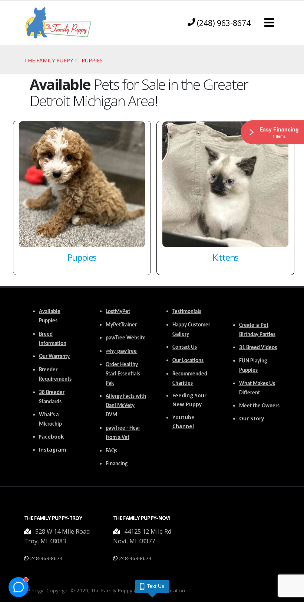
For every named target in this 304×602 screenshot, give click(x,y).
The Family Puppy (48, 60)
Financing (117, 464)
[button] (269, 22)
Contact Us (184, 347)
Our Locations (188, 361)
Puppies (92, 60)
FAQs (111, 451)
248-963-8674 (46, 558)
